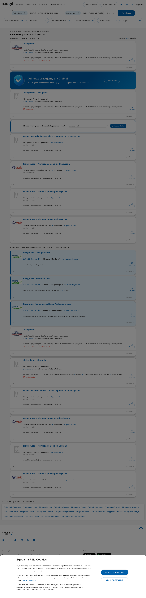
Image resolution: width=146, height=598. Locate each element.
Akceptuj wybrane (114, 580)
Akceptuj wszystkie (114, 572)
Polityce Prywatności (29, 580)
